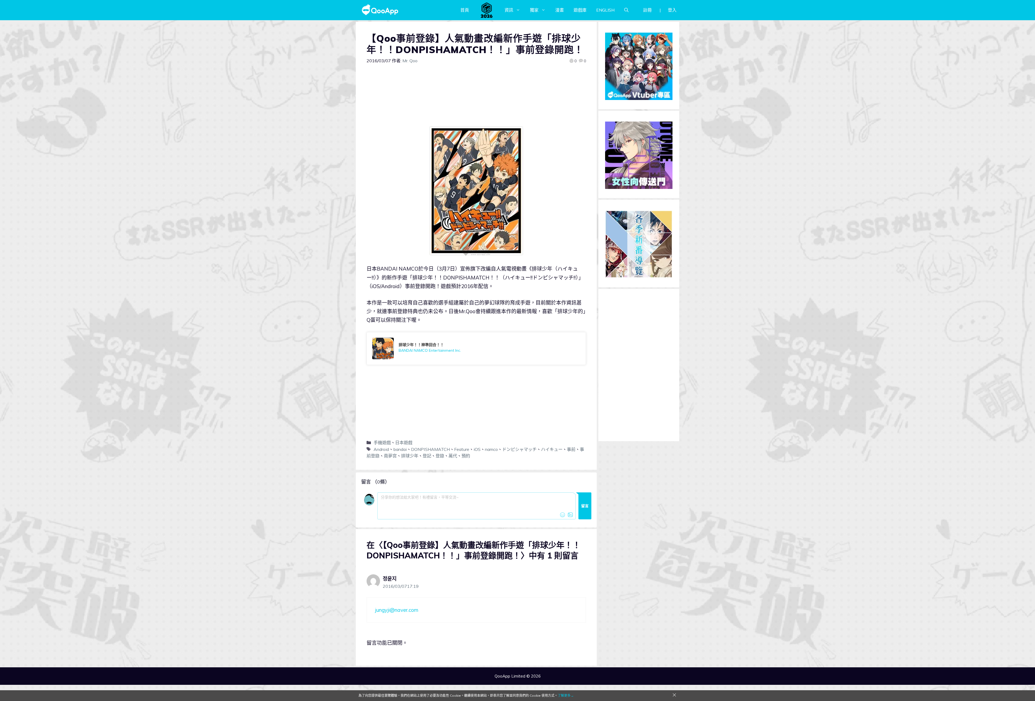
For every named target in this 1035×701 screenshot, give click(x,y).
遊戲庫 (580, 10)
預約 (465, 455)
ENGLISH (605, 10)
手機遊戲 (382, 442)
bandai (400, 449)
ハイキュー (552, 449)
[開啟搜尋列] (626, 10)
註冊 (647, 10)
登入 (672, 10)
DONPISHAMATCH (430, 449)
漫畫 (559, 10)
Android (381, 449)
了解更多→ (566, 695)
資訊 (509, 10)
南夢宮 (390, 455)
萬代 (452, 455)
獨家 (534, 10)
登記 (427, 455)
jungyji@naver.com (396, 610)
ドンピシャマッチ (519, 449)
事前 (571, 449)
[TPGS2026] (487, 10)
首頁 (464, 10)
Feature (461, 449)
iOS (477, 449)
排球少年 (409, 455)
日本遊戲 (403, 442)
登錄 (440, 455)
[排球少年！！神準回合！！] (476, 348)
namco (491, 449)
